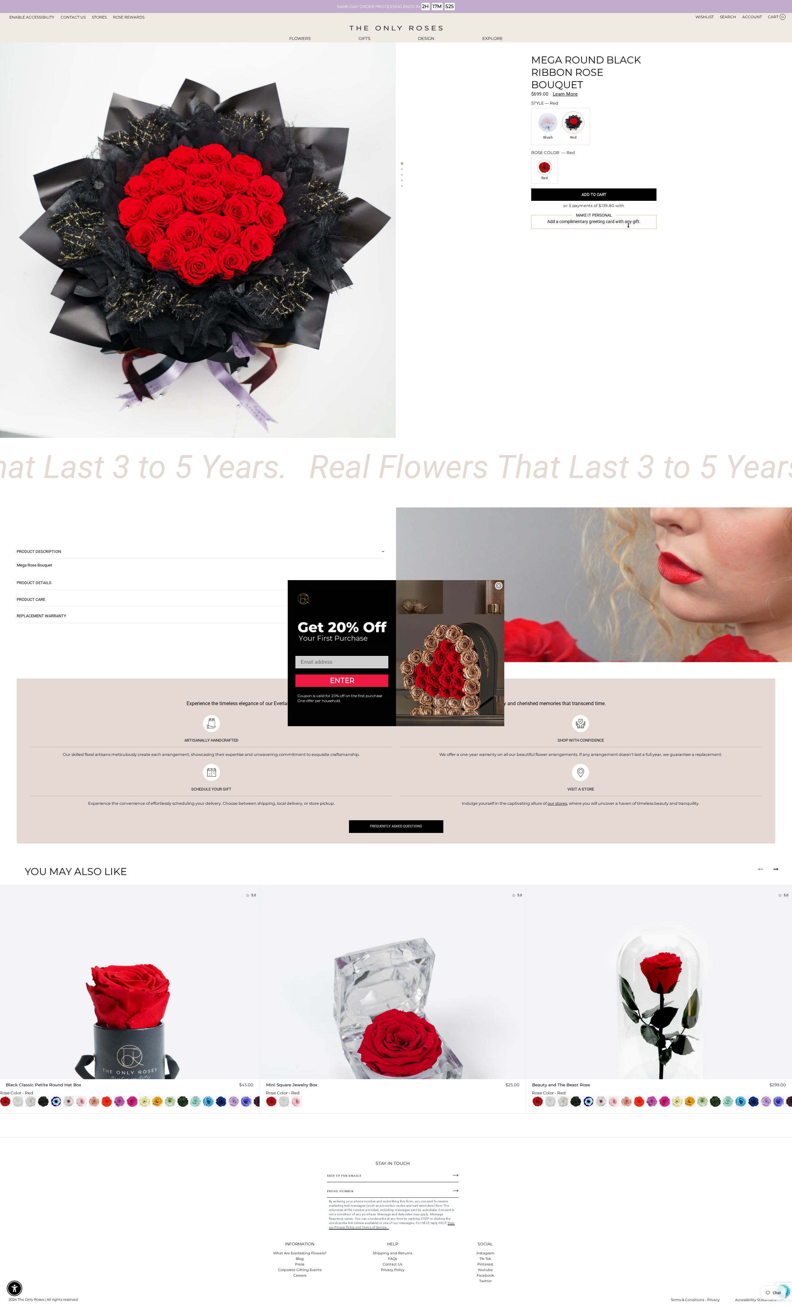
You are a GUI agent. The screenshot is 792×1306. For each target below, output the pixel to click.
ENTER (342, 680)
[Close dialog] (499, 586)
